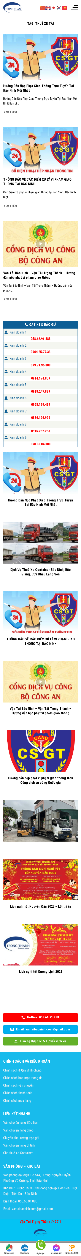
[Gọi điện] (40, 1246)
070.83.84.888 (41, 444)
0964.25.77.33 (41, 352)
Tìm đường (9, 1253)
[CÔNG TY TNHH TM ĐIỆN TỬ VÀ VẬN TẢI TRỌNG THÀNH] (13, 7)
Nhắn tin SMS (71, 1253)
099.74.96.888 (41, 365)
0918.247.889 (40, 391)
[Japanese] (54, 7)
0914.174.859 (40, 378)
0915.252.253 (40, 431)
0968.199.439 (40, 405)
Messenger (56, 1253)
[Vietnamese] (65, 7)
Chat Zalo (24, 1253)
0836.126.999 (40, 418)
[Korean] (59, 7)
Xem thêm (10, 112)
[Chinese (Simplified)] (42, 7)
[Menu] (74, 7)
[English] (48, 7)
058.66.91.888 (41, 339)
